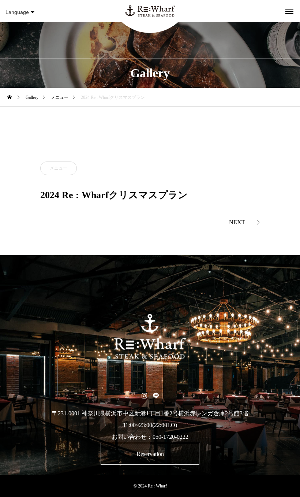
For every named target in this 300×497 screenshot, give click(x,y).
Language (17, 12)
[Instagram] (144, 395)
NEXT (237, 222)
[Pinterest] (156, 395)
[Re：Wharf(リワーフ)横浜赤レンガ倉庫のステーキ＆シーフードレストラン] (150, 11)
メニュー (58, 168)
